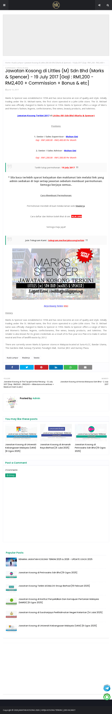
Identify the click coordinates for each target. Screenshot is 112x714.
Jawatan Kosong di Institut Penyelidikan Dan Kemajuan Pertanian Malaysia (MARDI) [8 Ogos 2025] (59, 601)
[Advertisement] (56, 35)
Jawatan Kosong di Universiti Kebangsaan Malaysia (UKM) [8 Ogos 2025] (20, 448)
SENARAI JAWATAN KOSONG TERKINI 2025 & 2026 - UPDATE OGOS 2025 (55, 559)
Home (7, 62)
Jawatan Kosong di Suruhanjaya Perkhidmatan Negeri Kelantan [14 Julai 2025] (61, 612)
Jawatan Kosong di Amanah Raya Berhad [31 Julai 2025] (55, 446)
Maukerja (26, 357)
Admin (36, 398)
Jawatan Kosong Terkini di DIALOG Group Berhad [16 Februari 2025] (54, 585)
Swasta (36, 357)
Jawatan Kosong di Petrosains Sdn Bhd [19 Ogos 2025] (90, 448)
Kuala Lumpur (17, 62)
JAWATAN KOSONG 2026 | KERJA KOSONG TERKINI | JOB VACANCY (47, 710)
